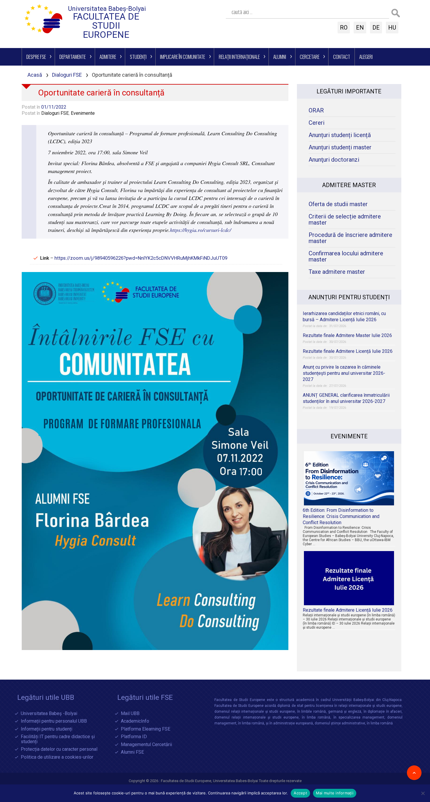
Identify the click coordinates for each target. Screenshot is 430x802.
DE (376, 27)
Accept (300, 793)
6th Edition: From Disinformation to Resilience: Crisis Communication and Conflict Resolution (341, 516)
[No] (423, 793)
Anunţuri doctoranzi (334, 160)
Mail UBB (130, 713)
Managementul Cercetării (146, 744)
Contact (341, 56)
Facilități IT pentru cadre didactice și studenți (58, 739)
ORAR (316, 110)
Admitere (107, 56)
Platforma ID (134, 736)
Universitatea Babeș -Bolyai (49, 713)
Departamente (72, 56)
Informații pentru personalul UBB (54, 721)
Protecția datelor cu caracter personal (59, 749)
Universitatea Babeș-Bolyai (107, 8)
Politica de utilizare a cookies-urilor (57, 757)
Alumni (279, 56)
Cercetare (309, 56)
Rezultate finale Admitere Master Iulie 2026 (347, 335)
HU (392, 27)
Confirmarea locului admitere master (346, 256)
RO (344, 27)
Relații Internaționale (239, 56)
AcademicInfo (135, 721)
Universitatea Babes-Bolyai (236, 781)
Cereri (316, 123)
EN (360, 27)
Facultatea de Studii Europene (106, 25)
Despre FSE (36, 56)
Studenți (138, 56)
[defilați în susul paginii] (414, 772)
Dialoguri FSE (67, 75)
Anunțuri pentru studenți (349, 297)
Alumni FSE (132, 752)
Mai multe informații (334, 793)
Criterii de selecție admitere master (345, 219)
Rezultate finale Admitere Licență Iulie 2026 (348, 351)
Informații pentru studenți (46, 729)
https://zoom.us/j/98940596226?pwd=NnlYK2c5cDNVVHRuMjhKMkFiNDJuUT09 (140, 258)
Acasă (34, 75)
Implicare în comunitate (182, 56)
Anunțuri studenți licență (340, 135)
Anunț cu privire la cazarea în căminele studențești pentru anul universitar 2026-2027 (344, 373)
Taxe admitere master (337, 272)
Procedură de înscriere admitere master (350, 238)
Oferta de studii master (338, 204)
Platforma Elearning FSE (145, 729)
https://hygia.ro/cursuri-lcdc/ (200, 229)
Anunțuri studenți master (340, 147)
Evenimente (83, 113)
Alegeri (366, 56)
